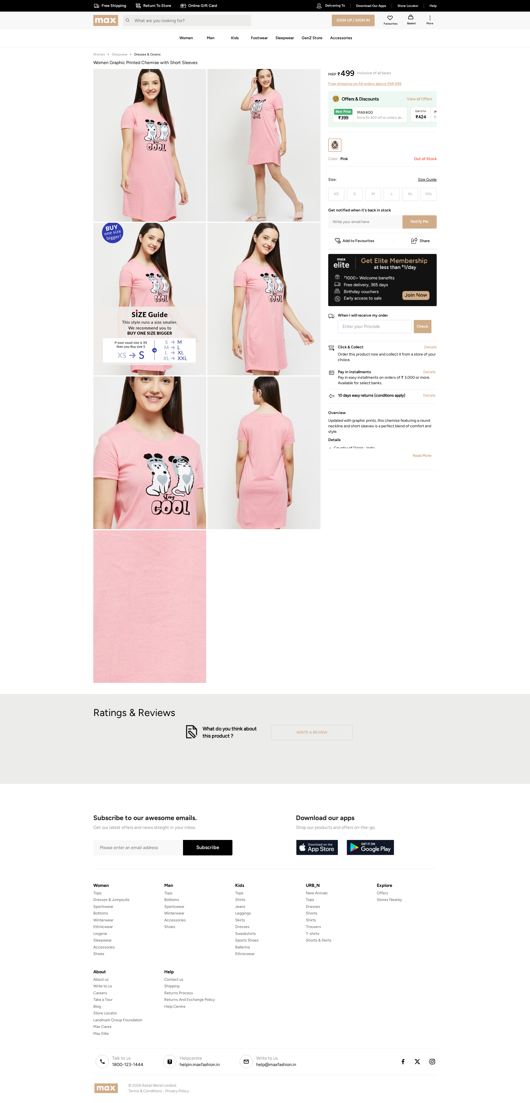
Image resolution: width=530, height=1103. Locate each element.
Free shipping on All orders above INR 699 (364, 83)
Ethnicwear (103, 926)
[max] (107, 20)
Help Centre (175, 1006)
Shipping (171, 986)
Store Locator (105, 1013)
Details (422, 297)
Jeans (240, 906)
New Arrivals (317, 893)
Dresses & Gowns (147, 54)
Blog (97, 1006)
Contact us (173, 979)
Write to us (102, 986)
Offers (382, 893)
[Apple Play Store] (317, 847)
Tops (97, 893)
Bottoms (100, 913)
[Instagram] (432, 1061)
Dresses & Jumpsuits (111, 899)
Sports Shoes (247, 940)
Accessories (104, 947)
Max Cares (102, 1026)
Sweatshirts (245, 933)
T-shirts (312, 933)
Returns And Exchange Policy (189, 999)
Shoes (98, 953)
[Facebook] (402, 1061)
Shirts (240, 899)
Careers (100, 993)
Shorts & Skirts (319, 940)
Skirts (240, 920)
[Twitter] (417, 1061)
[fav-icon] (390, 18)
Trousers (313, 926)
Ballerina (242, 947)
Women (99, 54)
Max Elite (101, 1033)
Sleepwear (120, 54)
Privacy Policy (177, 1091)
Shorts (311, 913)
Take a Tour (103, 999)
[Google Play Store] (370, 847)
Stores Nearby (389, 899)
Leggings (243, 913)
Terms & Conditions (145, 1091)
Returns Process (178, 993)
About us (101, 979)
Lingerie (100, 933)
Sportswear (103, 906)
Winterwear (103, 920)
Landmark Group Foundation (117, 1020)
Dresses (242, 926)
